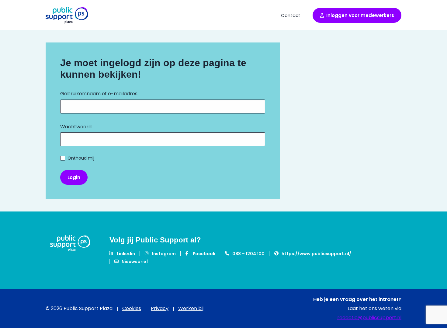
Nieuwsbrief (135, 262)
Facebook (204, 254)
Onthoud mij (81, 158)
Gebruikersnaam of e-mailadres (98, 93)
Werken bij (190, 308)
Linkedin (126, 254)
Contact (290, 15)
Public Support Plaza (67, 15)
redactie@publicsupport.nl (369, 317)
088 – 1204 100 (248, 254)
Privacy (159, 308)
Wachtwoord (76, 126)
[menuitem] (290, 15)
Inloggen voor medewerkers (360, 15)
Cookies (131, 308)
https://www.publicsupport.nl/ (316, 254)
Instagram (164, 254)
